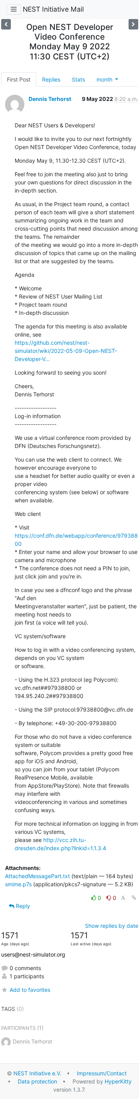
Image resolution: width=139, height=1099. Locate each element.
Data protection (37, 1081)
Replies (51, 79)
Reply (22, 906)
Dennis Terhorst (50, 98)
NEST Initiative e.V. (37, 1073)
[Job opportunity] (6, 24)
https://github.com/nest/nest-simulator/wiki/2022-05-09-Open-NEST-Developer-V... (66, 350)
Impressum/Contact (102, 1073)
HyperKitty (118, 1081)
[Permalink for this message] (134, 898)
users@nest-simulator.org (33, 954)
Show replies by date (111, 925)
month (105, 79)
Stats (78, 79)
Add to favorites (30, 989)
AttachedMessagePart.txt (37, 876)
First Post (19, 79)
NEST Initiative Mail (53, 9)
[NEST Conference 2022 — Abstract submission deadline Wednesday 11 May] (133, 24)
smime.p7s (18, 884)
